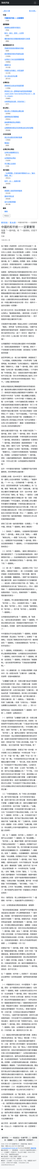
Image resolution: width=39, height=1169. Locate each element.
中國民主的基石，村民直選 (14, 70)
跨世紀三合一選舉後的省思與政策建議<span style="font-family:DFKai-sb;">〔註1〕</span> (19, 93)
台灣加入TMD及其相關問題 (14, 59)
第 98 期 (13, 222)
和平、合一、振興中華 (12, 181)
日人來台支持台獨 (10, 76)
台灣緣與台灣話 (10, 158)
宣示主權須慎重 (10, 202)
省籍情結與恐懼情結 (11, 117)
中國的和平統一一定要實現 (14, 18)
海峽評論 (5, 2)
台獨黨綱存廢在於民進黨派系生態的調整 (18, 128)
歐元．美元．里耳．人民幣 (14, 33)
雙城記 (6, 143)
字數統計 (6, 216)
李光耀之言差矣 (10, 164)
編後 (6, 211)
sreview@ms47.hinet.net (9, 1148)
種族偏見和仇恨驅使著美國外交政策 (17, 39)
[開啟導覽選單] (35, 3)
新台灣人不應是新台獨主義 (14, 111)
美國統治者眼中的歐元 (12, 27)
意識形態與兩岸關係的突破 (14, 48)
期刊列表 (4, 222)
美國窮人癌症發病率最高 (13, 191)
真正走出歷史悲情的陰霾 (13, 137)
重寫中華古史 (9, 196)
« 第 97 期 (6, 11)
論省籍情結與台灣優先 (12, 122)
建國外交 (7, 65)
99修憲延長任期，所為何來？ (15, 101)
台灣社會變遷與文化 (11, 152)
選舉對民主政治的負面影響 (14, 86)
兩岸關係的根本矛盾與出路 (14, 54)
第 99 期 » (32, 11)
